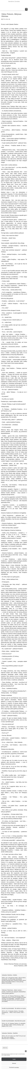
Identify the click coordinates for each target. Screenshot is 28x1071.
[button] (26, 1051)
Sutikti (14, 1059)
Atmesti (14, 1063)
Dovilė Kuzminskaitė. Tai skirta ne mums (14, 1008)
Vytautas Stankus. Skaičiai (10, 1033)
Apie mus (5, 1047)
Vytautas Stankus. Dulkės (9, 975)
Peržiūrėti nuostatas (14, 1067)
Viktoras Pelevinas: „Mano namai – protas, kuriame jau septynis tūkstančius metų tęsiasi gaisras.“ (14, 991)
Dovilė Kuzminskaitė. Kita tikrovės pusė (13, 1021)
